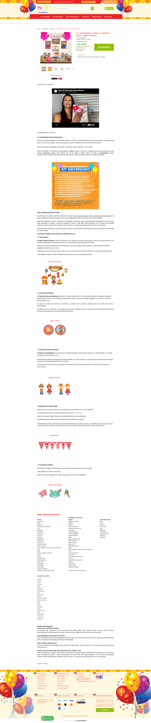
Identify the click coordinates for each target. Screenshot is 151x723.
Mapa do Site (41, 678)
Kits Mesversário (58, 16)
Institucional (41, 674)
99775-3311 (70, 1)
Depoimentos (70, 21)
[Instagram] (97, 677)
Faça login (48, 1)
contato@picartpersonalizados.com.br (85, 681)
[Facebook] (101, 677)
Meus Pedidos (85, 2)
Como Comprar (61, 676)
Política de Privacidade (63, 686)
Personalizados (97, 16)
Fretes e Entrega (62, 681)
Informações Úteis (63, 674)
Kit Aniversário (45, 16)
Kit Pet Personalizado (72, 16)
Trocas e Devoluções (62, 688)
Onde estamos (41, 683)
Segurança (60, 683)
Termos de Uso (61, 678)
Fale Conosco (92, 2)
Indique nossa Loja (42, 686)
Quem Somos (108, 16)
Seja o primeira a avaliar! (81, 41)
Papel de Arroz (81, 21)
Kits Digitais (85, 16)
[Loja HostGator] (80, 720)
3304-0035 (58, 1)
